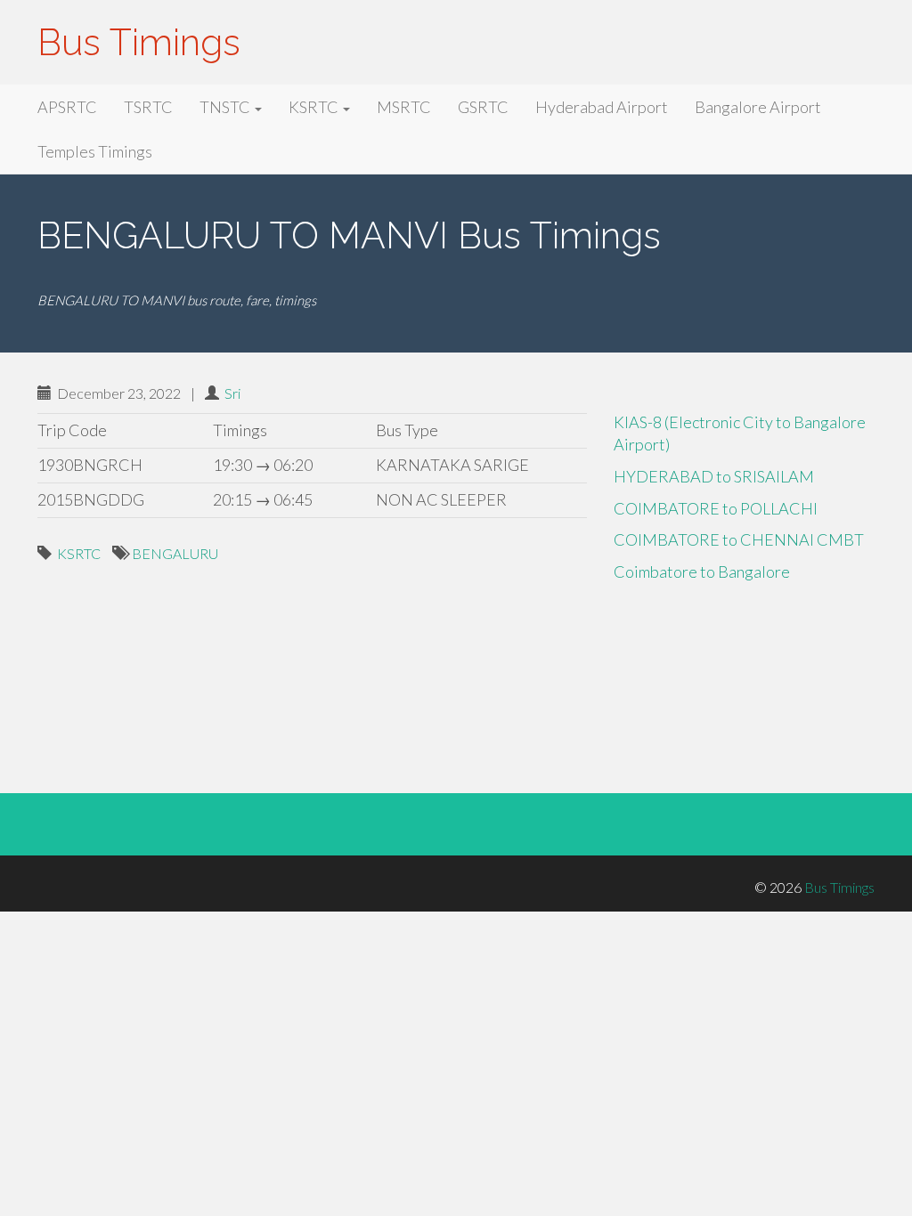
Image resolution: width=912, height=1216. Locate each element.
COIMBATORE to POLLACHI (716, 508)
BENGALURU (175, 553)
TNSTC (226, 107)
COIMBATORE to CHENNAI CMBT (739, 539)
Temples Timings (94, 151)
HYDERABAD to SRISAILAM (714, 476)
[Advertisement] (312, 654)
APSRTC (67, 107)
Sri (232, 393)
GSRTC (483, 107)
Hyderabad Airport (601, 107)
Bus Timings (138, 42)
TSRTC (148, 107)
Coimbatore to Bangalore (702, 571)
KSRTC (315, 107)
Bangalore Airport (758, 107)
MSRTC (404, 107)
